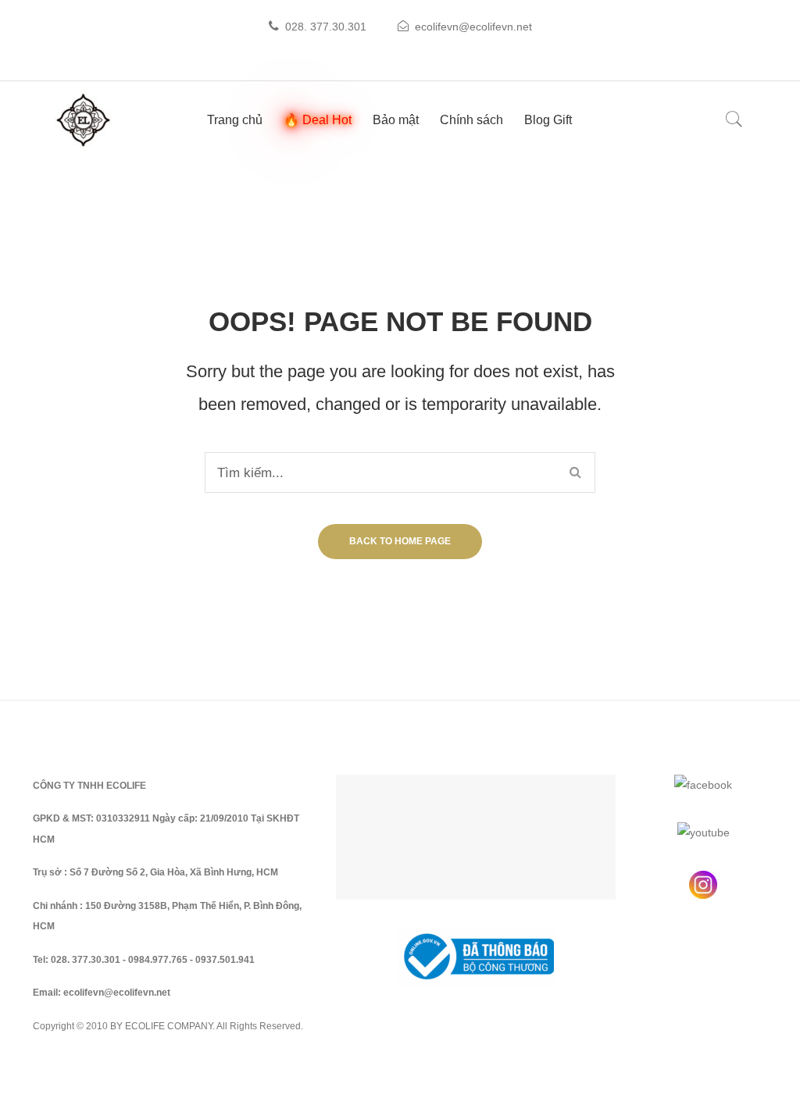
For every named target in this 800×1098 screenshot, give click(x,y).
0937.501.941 (225, 959)
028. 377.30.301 (325, 26)
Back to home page (400, 541)
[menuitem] (234, 120)
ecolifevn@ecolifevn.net (473, 26)
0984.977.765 (158, 959)
